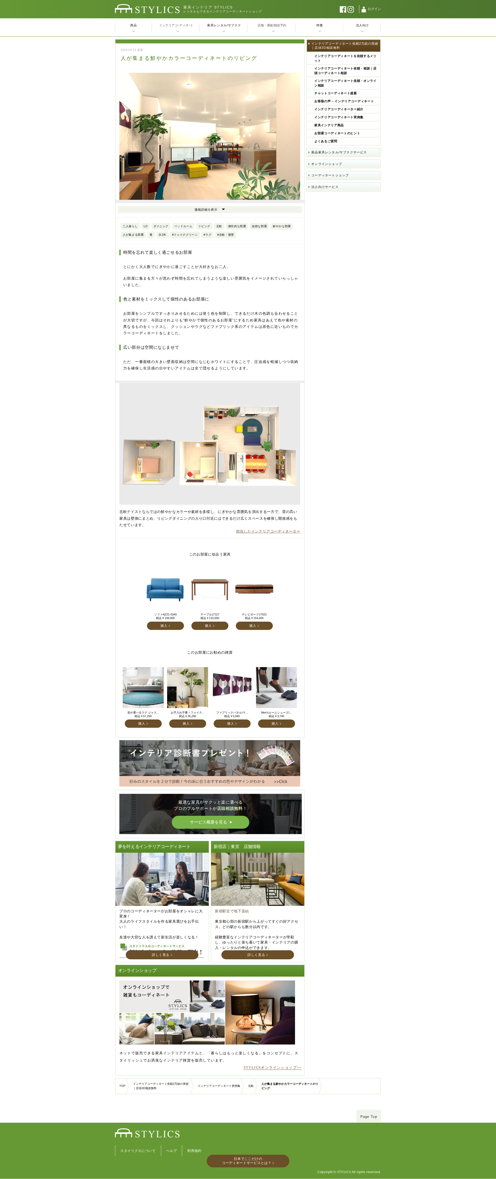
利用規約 (194, 1151)
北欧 (251, 1085)
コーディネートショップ (330, 175)
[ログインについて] (364, 9)
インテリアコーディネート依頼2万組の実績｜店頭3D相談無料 (344, 46)
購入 (164, 626)
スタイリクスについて (138, 1151)
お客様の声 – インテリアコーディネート (344, 101)
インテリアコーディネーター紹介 (338, 109)
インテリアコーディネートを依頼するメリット (345, 58)
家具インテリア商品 (329, 125)
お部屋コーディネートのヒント (337, 133)
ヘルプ (171, 1151)
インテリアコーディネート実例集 (338, 117)
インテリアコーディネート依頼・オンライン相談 (345, 83)
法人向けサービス (325, 187)
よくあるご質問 (325, 141)
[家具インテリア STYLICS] (147, 9)
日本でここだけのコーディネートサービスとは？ (246, 1161)
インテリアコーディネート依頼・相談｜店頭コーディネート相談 (345, 71)
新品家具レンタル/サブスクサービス (339, 152)
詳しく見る (160, 955)
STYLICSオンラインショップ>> (273, 1068)
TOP (122, 1085)
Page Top (368, 1117)
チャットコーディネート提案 (335, 93)
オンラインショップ (326, 164)
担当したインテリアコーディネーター (268, 531)
